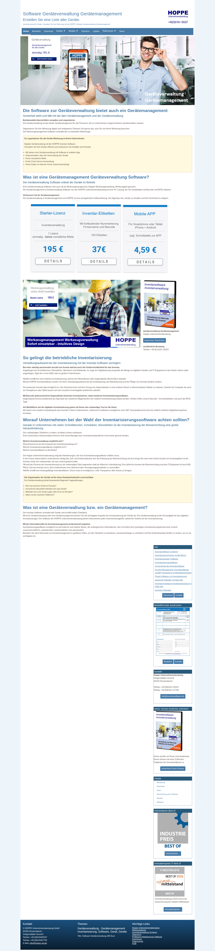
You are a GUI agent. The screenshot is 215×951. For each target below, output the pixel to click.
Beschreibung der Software (167, 794)
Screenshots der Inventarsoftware (169, 566)
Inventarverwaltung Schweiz (144, 932)
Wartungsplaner (139, 930)
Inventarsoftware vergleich (166, 552)
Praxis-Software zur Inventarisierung (171, 576)
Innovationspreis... (173, 909)
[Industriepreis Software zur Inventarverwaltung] (173, 847)
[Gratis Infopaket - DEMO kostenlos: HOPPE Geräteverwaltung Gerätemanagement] (160, 328)
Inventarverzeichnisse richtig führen (170, 555)
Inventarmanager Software (166, 559)
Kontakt (179, 595)
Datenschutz (137, 941)
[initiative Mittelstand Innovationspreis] (170, 896)
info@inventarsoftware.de (173, 696)
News (122, 31)
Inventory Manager (163, 590)
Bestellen (36, 31)
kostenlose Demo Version (172, 768)
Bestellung (161, 782)
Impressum (137, 939)
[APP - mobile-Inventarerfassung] (145, 272)
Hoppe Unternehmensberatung (146, 928)
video (159, 790)
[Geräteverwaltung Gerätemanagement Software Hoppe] (107, 104)
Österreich (136, 935)
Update (96, 31)
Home (26, 31)
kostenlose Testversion (154, 340)
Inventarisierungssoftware (166, 563)
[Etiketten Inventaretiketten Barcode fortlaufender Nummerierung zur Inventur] (99, 272)
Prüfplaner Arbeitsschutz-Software (147, 937)
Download (48, 31)
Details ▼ (60, 31)
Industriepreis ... (173, 853)
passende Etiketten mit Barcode (169, 580)
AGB (134, 944)
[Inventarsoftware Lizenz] (53, 272)
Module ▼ (73, 31)
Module (160, 798)
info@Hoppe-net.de (38, 943)
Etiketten (85, 31)
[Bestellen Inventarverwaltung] (169, 751)
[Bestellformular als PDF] (173, 655)
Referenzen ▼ (109, 31)
